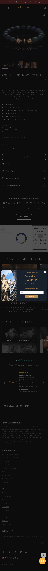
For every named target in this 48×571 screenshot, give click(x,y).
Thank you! (31, 296)
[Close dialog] (45, 272)
